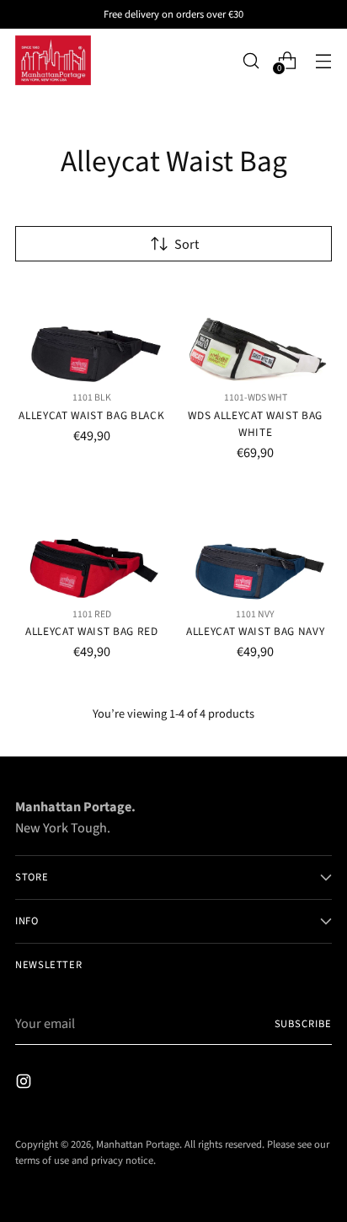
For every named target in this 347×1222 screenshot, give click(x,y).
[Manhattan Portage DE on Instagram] (25, 1084)
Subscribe (304, 1023)
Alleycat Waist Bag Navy (255, 631)
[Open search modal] (250, 60)
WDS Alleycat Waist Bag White (255, 423)
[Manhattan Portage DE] (53, 60)
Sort (186, 244)
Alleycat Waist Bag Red (91, 631)
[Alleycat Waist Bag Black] (91, 333)
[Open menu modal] (323, 60)
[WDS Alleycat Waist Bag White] (256, 333)
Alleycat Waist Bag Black (91, 415)
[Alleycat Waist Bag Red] (91, 549)
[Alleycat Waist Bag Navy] (256, 549)
